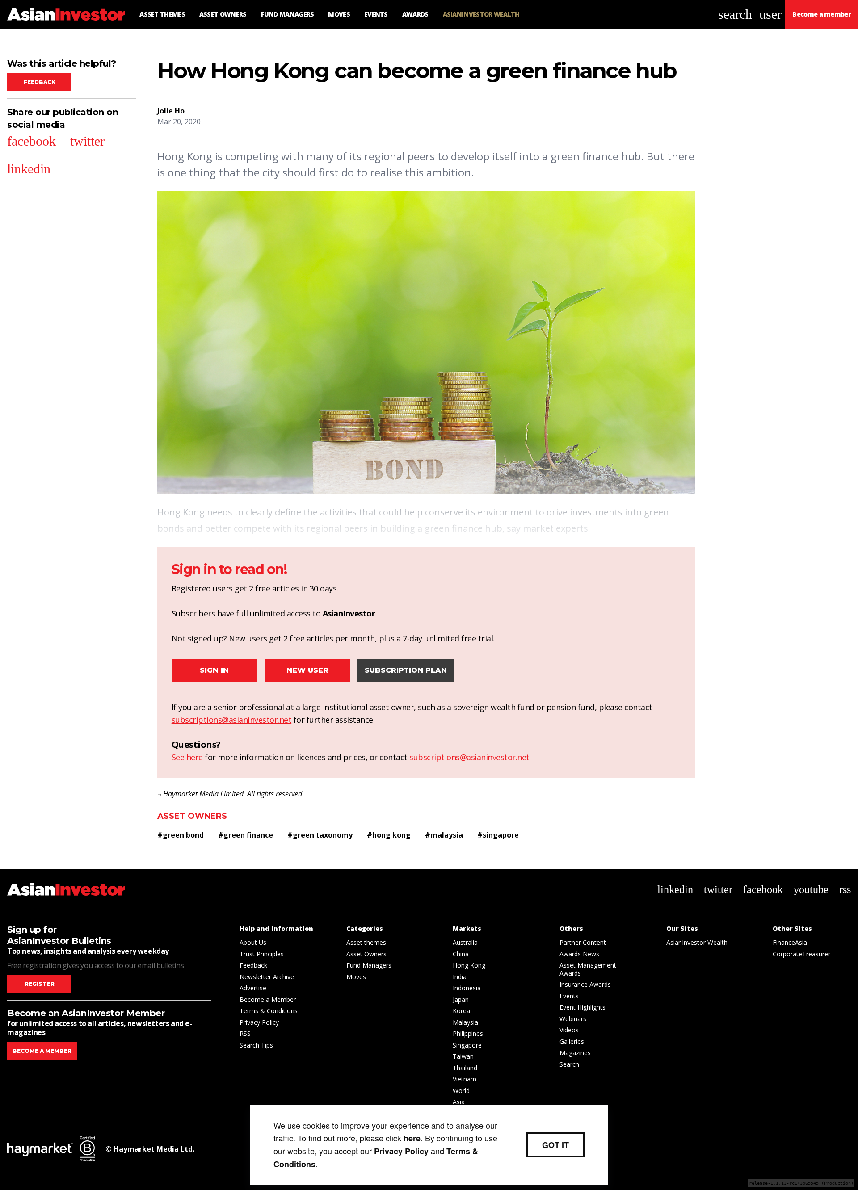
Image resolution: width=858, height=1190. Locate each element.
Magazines (575, 1052)
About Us (253, 942)
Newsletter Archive (267, 976)
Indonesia (467, 988)
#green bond (180, 835)
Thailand (465, 1068)
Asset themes (366, 942)
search (735, 14)
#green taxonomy (320, 835)
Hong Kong (469, 965)
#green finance (245, 835)
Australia (465, 942)
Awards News (579, 954)
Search (569, 1064)
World (461, 1090)
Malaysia (465, 1022)
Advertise (253, 988)
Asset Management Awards (587, 969)
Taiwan (463, 1056)
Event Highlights (582, 1007)
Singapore (467, 1045)
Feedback (39, 82)
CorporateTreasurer (801, 954)
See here (187, 757)
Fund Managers (368, 965)
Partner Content (582, 942)
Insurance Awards (585, 984)
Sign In (214, 670)
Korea (461, 1010)
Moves (356, 976)
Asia (459, 1102)
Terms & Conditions (269, 1010)
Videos (569, 1030)
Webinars (572, 1018)
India (460, 976)
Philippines (468, 1033)
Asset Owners (192, 816)
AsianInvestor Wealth (697, 942)
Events (569, 996)
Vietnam (464, 1079)
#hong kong (389, 835)
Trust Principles (262, 954)
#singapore (498, 835)
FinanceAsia (790, 942)
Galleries (571, 1041)
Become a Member (268, 999)
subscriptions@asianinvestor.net (232, 719)
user (770, 14)
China (461, 954)
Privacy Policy (259, 1022)
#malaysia (444, 835)
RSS (245, 1033)
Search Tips (256, 1045)
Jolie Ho (171, 111)
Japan (461, 999)
